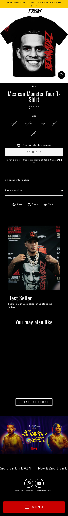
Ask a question (14, 190)
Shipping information (17, 180)
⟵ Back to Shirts (34, 402)
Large (42, 123)
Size (34, 115)
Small (14, 123)
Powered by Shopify (45, 490)
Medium (28, 123)
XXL (33, 133)
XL (54, 123)
